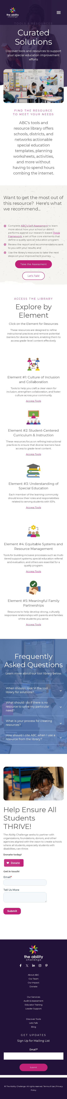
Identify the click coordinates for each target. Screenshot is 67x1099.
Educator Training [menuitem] (33, 1004)
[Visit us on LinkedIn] (33, 965)
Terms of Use (49, 1086)
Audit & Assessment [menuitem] (33, 1001)
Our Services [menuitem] (33, 997)
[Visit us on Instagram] (40, 965)
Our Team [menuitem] (33, 978)
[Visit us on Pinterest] (46, 965)
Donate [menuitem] (33, 986)
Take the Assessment (33, 264)
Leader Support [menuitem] (33, 1008)
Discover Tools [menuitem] (33, 1019)
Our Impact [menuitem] (33, 982)
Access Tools (33, 401)
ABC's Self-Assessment (34, 225)
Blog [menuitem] (33, 1027)
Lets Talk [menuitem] (33, 1023)
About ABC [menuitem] (33, 975)
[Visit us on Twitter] (27, 965)
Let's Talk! (33, 275)
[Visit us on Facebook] (20, 965)
